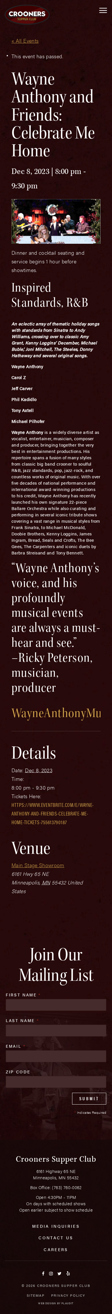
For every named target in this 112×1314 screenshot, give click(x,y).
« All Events (24, 40)
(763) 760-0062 (67, 1187)
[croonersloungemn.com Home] (27, 15)
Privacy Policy (68, 1295)
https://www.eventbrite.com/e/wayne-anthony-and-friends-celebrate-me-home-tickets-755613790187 (52, 813)
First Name (23, 995)
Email (16, 1046)
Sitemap (36, 1295)
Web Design (47, 1303)
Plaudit (67, 1303)
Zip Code (18, 1072)
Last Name (22, 1020)
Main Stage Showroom (37, 865)
